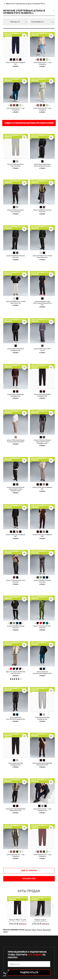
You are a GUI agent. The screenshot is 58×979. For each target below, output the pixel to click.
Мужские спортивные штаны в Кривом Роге (25, 3)
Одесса (39, 929)
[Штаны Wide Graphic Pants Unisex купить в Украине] (42, 330)
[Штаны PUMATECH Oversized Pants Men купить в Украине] (42, 192)
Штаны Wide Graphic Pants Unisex (42, 349)
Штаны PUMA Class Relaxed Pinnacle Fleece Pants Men (15, 441)
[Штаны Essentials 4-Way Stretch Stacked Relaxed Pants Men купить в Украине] (42, 283)
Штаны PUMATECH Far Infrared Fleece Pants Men (42, 256)
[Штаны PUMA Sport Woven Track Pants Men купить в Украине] (15, 146)
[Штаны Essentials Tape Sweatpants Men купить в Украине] (42, 699)
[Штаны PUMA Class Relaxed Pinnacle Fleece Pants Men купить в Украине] (15, 422)
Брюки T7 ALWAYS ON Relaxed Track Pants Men (15, 672)
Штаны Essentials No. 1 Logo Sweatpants (42, 63)
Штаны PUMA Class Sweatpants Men (15, 63)
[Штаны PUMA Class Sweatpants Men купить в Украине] (15, 44)
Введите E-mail (15, 964)
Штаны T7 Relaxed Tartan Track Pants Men (15, 581)
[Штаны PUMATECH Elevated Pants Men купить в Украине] (42, 562)
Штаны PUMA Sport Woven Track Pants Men (15, 165)
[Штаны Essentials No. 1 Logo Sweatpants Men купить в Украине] (42, 790)
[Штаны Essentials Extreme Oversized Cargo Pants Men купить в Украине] (42, 146)
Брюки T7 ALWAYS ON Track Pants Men (42, 626)
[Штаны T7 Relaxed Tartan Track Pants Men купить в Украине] (15, 562)
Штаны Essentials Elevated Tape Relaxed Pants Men (42, 764)
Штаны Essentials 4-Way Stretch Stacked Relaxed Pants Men (42, 303)
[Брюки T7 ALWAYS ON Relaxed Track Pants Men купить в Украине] (15, 653)
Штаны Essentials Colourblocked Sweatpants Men (42, 672)
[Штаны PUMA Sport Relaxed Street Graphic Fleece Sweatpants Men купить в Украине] (42, 422)
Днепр (34, 929)
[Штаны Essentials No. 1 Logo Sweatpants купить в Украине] (42, 44)
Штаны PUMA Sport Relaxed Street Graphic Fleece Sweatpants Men (42, 441)
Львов (5, 931)
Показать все (29, 879)
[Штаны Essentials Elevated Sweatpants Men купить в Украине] (15, 376)
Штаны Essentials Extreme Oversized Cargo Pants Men (42, 165)
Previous (35, 60)
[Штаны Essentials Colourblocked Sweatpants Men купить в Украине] (42, 653)
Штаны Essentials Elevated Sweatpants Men (15, 395)
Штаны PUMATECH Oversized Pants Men (42, 210)
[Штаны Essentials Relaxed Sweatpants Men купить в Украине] (15, 330)
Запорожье (47, 929)
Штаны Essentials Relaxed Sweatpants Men (15, 349)
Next (49, 60)
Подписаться (29, 972)
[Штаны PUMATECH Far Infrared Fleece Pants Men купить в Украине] (42, 237)
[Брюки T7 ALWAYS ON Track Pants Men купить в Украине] (42, 608)
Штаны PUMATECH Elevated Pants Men (42, 581)
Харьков (28, 929)
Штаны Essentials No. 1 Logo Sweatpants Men (42, 809)
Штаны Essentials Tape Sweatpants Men (42, 718)
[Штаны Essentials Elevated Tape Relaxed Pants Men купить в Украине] (42, 745)
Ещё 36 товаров (29, 871)
